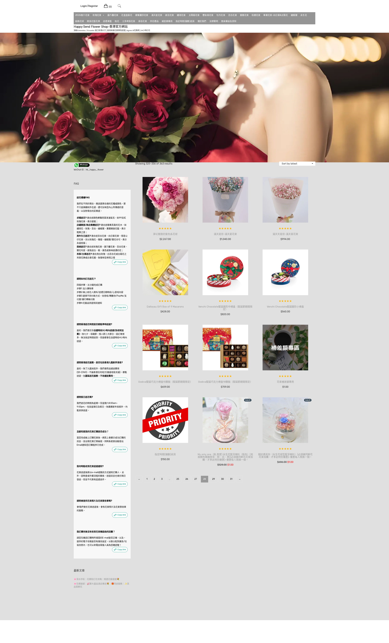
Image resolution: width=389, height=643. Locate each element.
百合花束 (232, 15)
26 (186, 479)
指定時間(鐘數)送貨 (185, 21)
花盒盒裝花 (126, 15)
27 (195, 479)
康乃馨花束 (112, 15)
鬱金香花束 (208, 15)
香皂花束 (142, 21)
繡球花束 (181, 15)
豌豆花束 (169, 15)
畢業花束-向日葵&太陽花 (275, 15)
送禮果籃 (107, 21)
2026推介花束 (82, 15)
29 (213, 479)
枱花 (117, 21)
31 (231, 479)
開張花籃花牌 (93, 21)
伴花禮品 (154, 21)
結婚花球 (79, 21)
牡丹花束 (221, 15)
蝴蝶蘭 (294, 15)
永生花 (303, 15)
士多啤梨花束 (128, 21)
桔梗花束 (256, 15)
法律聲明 (213, 21)
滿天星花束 (156, 15)
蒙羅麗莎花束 (141, 15)
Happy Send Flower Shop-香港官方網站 (101, 26)
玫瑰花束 (97, 15)
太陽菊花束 (194, 15)
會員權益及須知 (228, 21)
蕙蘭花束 (244, 15)
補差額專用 (167, 21)
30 (222, 479)
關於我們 (202, 21)
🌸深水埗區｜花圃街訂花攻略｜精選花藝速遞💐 (96, 579)
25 (177, 479)
